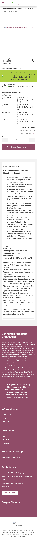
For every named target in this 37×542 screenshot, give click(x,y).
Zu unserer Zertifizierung (19, 79)
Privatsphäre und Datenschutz (12, 483)
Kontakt (4, 418)
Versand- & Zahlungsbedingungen (14, 473)
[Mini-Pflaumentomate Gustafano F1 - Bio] (18, 27)
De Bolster (5, 443)
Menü (3, 3)
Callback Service (7, 422)
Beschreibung (11, 166)
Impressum (5, 487)
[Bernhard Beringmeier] (18, 3)
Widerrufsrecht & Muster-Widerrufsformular (17, 476)
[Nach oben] (31, 538)
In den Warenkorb (18, 147)
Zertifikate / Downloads (10, 415)
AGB (3, 480)
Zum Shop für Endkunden (11, 457)
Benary (4, 436)
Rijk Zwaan (5, 439)
